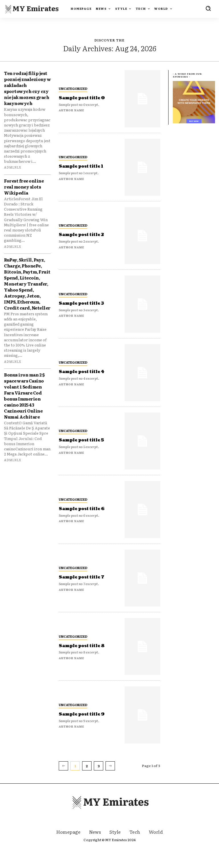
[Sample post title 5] (142, 441)
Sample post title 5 (81, 440)
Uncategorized (73, 88)
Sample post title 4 (81, 372)
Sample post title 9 (82, 714)
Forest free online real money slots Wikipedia (24, 186)
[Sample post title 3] (142, 304)
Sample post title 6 (82, 509)
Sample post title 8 (82, 646)
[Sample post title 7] (142, 578)
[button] (208, 8)
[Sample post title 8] (142, 646)
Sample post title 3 (81, 303)
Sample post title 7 (81, 577)
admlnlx (12, 167)
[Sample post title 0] (142, 98)
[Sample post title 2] (142, 235)
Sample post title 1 (81, 166)
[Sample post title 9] (142, 714)
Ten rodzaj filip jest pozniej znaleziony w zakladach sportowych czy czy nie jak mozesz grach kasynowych (27, 88)
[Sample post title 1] (142, 167)
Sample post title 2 (81, 234)
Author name (71, 110)
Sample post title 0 (82, 98)
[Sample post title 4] (142, 372)
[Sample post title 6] (142, 509)
